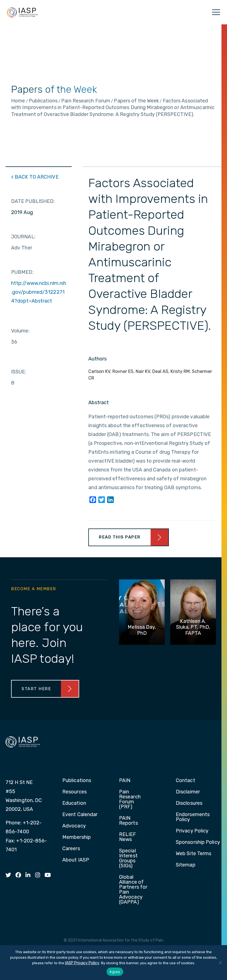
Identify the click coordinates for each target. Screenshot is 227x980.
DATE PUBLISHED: (33, 201)
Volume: (20, 331)
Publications (76, 780)
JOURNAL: (23, 237)
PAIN (124, 780)
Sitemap (185, 865)
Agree (114, 971)
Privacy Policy (192, 831)
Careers (71, 849)
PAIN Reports (128, 821)
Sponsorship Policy (198, 842)
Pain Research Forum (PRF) (130, 799)
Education (74, 803)
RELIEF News (127, 837)
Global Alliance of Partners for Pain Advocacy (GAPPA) (133, 890)
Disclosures (189, 803)
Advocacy (74, 826)
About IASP (75, 860)
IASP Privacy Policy (82, 963)
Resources (74, 792)
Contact (185, 780)
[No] (220, 962)
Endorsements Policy (193, 817)
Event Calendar (79, 814)
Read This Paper (120, 537)
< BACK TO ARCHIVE (35, 177)
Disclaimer (188, 792)
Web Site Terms (193, 854)
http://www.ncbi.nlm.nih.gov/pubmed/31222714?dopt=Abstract (38, 292)
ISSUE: (18, 372)
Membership (76, 837)
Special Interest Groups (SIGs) (128, 858)
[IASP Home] (22, 12)
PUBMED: (22, 272)
